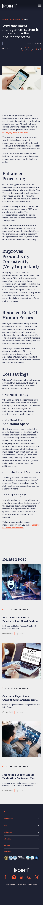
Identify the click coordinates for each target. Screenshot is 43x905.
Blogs (26, 20)
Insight (7, 825)
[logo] (10, 6)
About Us (7, 839)
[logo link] (21, 870)
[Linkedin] (21, 877)
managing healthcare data (15, 132)
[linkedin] (29, 877)
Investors (7, 852)
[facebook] (6, 877)
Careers (7, 845)
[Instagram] (14, 877)
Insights (16, 19)
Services (7, 812)
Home (5, 19)
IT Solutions (8, 819)
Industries (8, 832)
